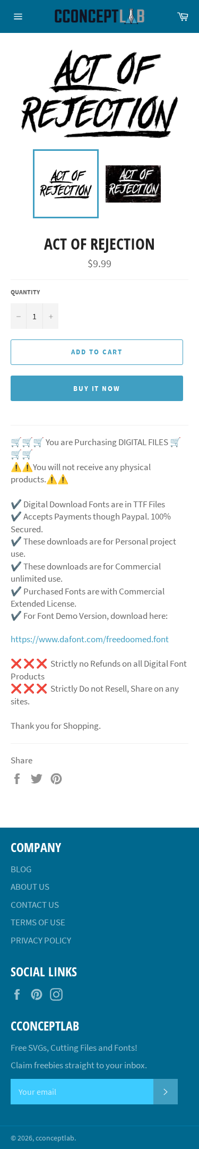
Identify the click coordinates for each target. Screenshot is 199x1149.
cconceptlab (55, 1138)
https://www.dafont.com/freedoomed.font (90, 639)
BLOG (21, 869)
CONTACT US (35, 904)
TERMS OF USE (38, 922)
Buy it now (97, 388)
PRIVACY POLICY (41, 940)
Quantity (25, 292)
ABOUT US (30, 886)
